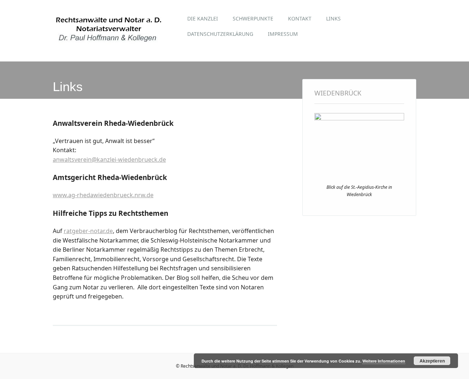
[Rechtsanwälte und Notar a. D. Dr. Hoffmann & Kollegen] (109, 45)
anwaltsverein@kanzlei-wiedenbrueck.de (109, 159)
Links (333, 18)
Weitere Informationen (383, 361)
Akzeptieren (432, 360)
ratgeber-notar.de (88, 231)
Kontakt (299, 18)
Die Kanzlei (202, 18)
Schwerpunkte (253, 18)
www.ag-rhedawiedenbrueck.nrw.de (103, 195)
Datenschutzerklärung (220, 33)
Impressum (283, 33)
